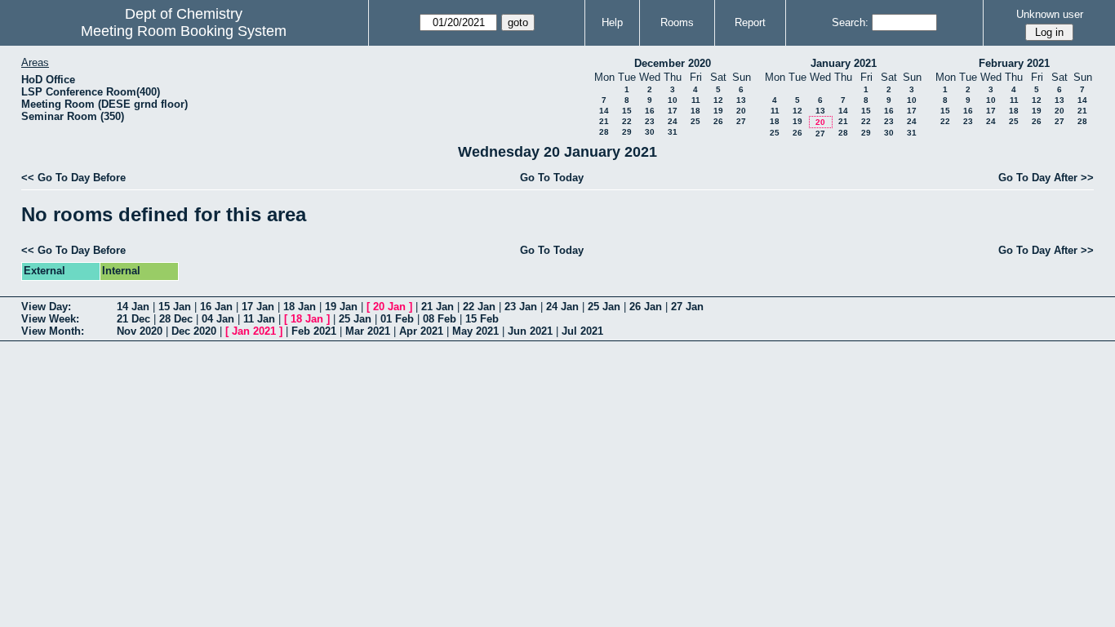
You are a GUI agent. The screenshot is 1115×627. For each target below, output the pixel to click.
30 (650, 131)
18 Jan (299, 306)
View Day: (46, 306)
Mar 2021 (367, 331)
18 (695, 110)
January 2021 (844, 63)
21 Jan (437, 306)
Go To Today (552, 177)
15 (627, 110)
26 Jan (645, 306)
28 (604, 131)
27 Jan (687, 306)
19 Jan (341, 306)
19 (718, 110)
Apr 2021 (421, 331)
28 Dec (176, 319)
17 (672, 110)
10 (672, 100)
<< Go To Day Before (73, 177)
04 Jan (218, 319)
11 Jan (259, 319)
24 (672, 121)
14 (604, 110)
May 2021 (475, 331)
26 (718, 121)
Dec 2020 (193, 331)
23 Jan (520, 306)
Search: (850, 22)
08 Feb (439, 319)
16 (650, 110)
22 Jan (479, 306)
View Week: (50, 319)
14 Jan (133, 306)
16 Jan (216, 306)
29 (627, 131)
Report (750, 22)
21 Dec (133, 319)
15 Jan (174, 306)
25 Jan (604, 306)
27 (741, 121)
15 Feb (482, 319)
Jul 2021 (582, 331)
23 (650, 121)
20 (741, 110)
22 (627, 121)
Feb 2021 (313, 331)
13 (741, 100)
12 (718, 100)
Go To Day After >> (1046, 177)
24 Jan (562, 306)
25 (695, 121)
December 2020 (672, 63)
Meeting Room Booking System (184, 31)
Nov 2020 (139, 331)
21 (604, 121)
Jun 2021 (530, 331)
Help (612, 22)
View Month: (52, 331)
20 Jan (389, 306)
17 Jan (258, 306)
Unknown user (1049, 14)
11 (695, 100)
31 (672, 131)
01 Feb (397, 319)
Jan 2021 (254, 331)
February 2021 (1014, 63)
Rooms (677, 22)
